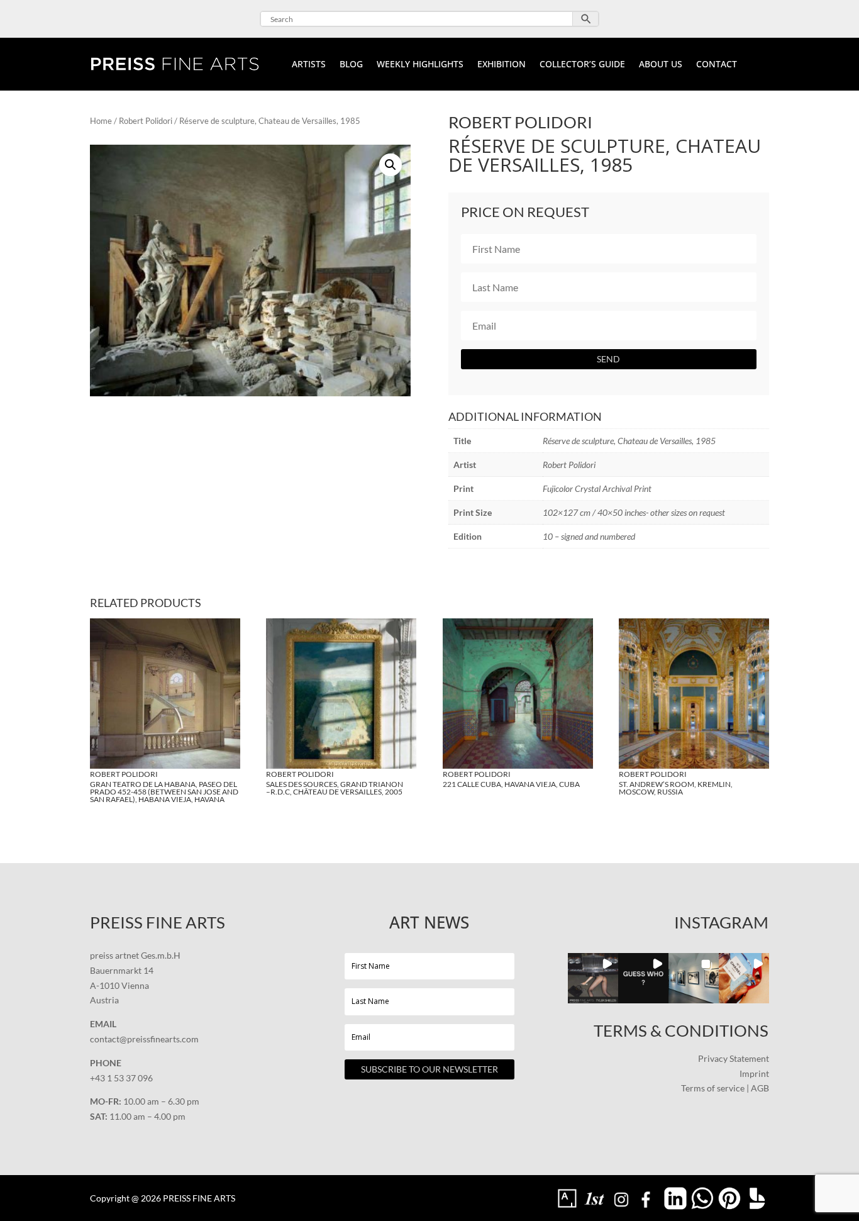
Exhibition (501, 65)
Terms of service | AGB (725, 1088)
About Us (660, 65)
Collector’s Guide (582, 65)
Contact (716, 65)
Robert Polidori (145, 121)
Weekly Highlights (420, 65)
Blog (351, 65)
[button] (390, 164)
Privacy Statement (733, 1058)
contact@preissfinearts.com (144, 1039)
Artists (309, 65)
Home (101, 121)
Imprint (754, 1073)
